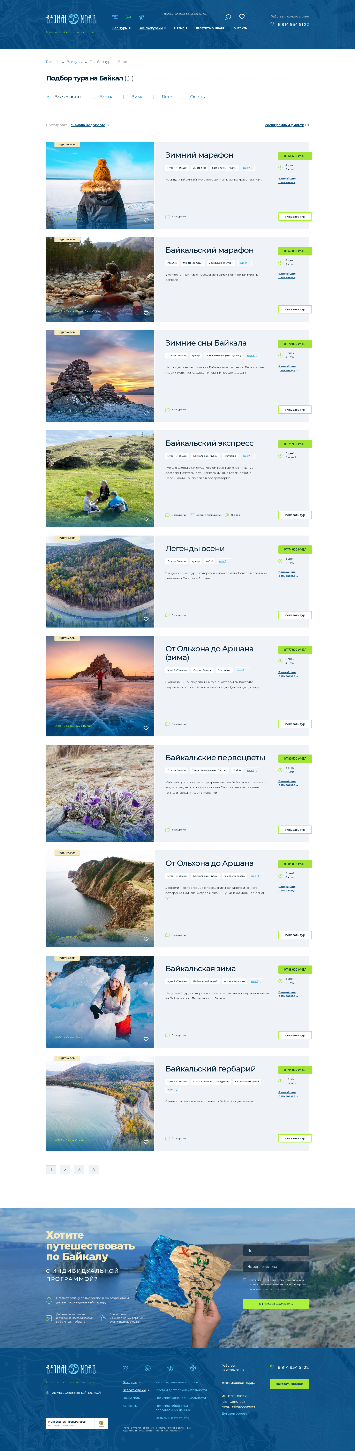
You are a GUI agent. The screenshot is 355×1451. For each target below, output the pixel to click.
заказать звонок (289, 1384)
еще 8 (243, 262)
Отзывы (180, 28)
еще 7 (246, 167)
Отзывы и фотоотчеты (172, 1418)
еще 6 (250, 770)
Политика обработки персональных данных (173, 1408)
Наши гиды (131, 1398)
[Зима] (133, 96)
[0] (242, 16)
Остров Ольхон (176, 355)
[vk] (115, 17)
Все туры (120, 28)
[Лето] (162, 96)
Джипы (235, 514)
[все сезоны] (63, 96)
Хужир (195, 355)
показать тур (295, 216)
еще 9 (251, 355)
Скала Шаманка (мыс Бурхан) (223, 355)
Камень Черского (234, 876)
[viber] (193, 1368)
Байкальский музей (224, 167)
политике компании (275, 1288)
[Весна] (102, 96)
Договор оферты (235, 1413)
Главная (52, 62)
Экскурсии (179, 216)
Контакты (240, 28)
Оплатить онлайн (209, 28)
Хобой (209, 561)
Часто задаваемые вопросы (177, 1382)
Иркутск (172, 262)
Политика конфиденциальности (181, 1398)
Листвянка (199, 167)
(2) (287, 125)
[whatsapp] (128, 17)
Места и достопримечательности (181, 1390)
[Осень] (193, 96)
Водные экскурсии (208, 514)
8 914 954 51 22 (293, 24)
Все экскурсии (151, 28)
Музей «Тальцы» (177, 167)
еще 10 (255, 876)
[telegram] (141, 17)
